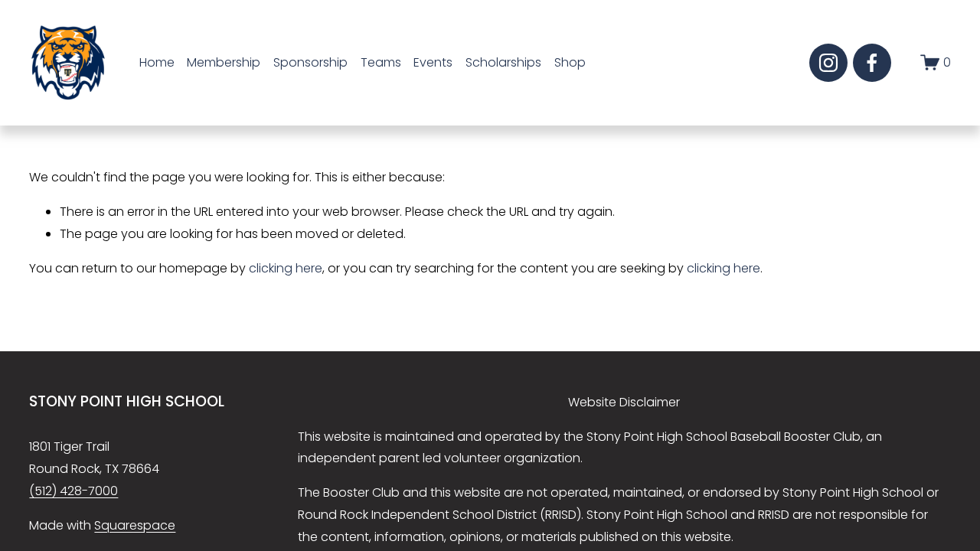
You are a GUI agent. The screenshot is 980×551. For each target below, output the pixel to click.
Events (432, 62)
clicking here (285, 268)
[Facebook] (872, 63)
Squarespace (134, 525)
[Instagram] (828, 63)
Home (157, 62)
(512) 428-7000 (73, 491)
